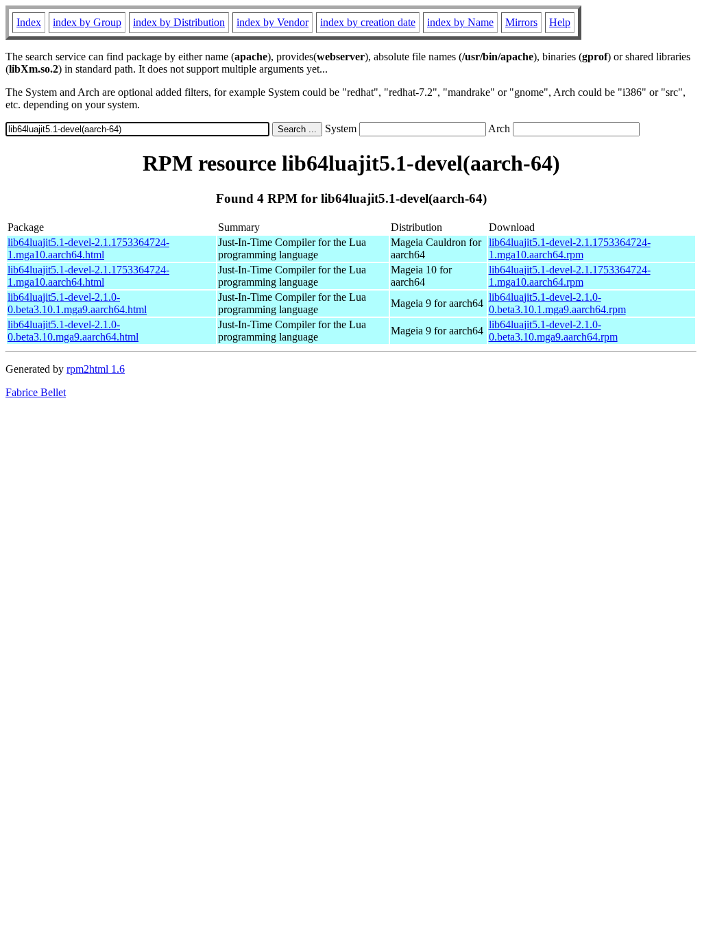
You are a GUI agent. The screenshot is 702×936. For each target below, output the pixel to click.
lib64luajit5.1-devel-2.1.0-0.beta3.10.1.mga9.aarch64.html (77, 303)
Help (559, 22)
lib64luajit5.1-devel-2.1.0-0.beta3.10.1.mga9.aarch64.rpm (557, 303)
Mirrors (521, 22)
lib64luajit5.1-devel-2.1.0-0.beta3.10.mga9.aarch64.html (73, 331)
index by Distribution (179, 22)
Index (28, 22)
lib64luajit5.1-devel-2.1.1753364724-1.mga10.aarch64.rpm (570, 248)
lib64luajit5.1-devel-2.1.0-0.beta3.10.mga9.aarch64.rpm (553, 331)
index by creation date (367, 22)
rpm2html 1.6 (95, 369)
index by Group (87, 22)
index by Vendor (272, 22)
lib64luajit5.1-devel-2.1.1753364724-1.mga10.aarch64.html (88, 248)
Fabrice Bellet (35, 392)
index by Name (460, 22)
